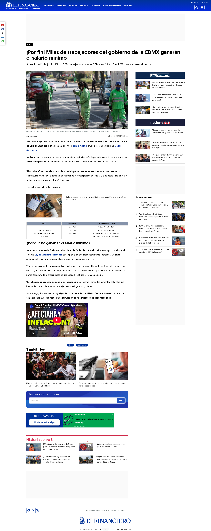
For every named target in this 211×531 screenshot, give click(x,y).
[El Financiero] (23, 5)
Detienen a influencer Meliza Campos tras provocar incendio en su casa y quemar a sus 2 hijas (168, 145)
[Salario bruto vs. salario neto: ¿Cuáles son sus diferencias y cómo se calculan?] (44, 205)
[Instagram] (203, 2)
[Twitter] (200, 2)
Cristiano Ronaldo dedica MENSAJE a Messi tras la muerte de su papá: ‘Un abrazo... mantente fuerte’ (168, 85)
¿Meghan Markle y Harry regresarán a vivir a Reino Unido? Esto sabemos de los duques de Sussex (168, 157)
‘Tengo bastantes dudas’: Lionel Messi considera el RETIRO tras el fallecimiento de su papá (167, 97)
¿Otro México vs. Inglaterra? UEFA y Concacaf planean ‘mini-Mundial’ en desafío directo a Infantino (56, 459)
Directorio (98, 529)
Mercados (61, 5)
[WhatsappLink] (70, 420)
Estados (128, 5)
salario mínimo (79, 146)
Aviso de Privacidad (124, 529)
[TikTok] (207, 2)
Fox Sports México (112, 5)
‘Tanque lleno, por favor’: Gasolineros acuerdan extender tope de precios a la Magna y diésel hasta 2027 (111, 459)
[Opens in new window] (143, 85)
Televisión (95, 5)
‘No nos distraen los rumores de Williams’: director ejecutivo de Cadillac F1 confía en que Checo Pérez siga (168, 110)
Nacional (73, 5)
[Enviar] (121, 400)
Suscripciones (109, 529)
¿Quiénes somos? (86, 529)
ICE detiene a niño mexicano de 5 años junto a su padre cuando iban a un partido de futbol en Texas (59, 446)
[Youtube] (205, 2)
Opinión (84, 5)
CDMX (30, 45)
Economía (49, 5)
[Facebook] (198, 2)
